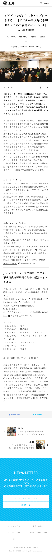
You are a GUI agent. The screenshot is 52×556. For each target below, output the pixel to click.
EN (14, 539)
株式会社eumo (10, 264)
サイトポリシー (14, 532)
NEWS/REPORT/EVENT (30, 47)
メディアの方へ (14, 526)
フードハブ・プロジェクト (21, 250)
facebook (15, 415)
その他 (15, 47)
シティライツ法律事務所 (26, 255)
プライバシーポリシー (38, 532)
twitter (38, 415)
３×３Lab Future (17, 299)
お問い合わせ (38, 526)
